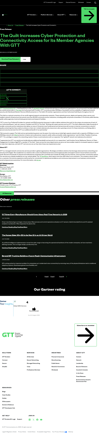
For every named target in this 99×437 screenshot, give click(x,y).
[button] (49, 71)
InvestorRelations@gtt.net (8, 187)
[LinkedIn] (29, 420)
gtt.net (39, 160)
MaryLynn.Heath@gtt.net (7, 171)
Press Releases (19, 25)
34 (61, 277)
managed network (38, 108)
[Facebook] (37, 420)
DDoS (16, 135)
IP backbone (44, 156)
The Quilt (18, 110)
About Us (10, 25)
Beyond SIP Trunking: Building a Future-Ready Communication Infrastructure (34, 256)
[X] (33, 420)
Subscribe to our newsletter (85, 326)
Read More (14, 227)
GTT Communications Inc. (8, 108)
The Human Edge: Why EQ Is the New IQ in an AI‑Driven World (27, 235)
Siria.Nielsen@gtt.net (6, 180)
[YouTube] (41, 420)
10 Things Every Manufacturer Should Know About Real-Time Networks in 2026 (34, 215)
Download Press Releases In (10, 59)
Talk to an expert (89, 9)
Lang (24, 59)
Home (4, 25)
